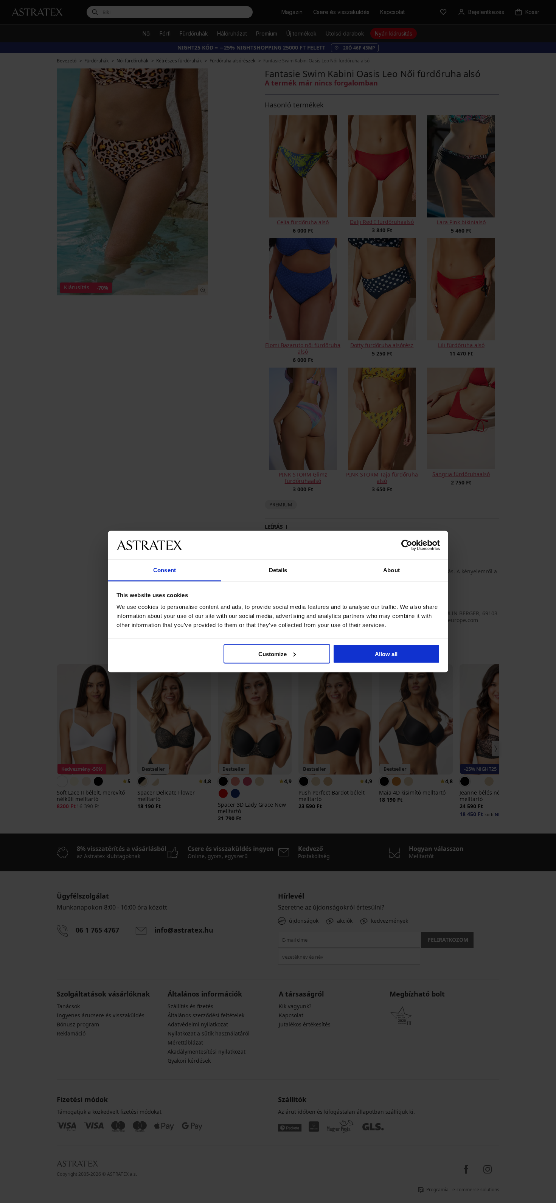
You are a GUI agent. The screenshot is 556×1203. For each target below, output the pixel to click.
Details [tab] (278, 570)
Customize (272, 653)
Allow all (386, 653)
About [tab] (391, 570)
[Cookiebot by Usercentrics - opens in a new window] (407, 545)
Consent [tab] (164, 570)
